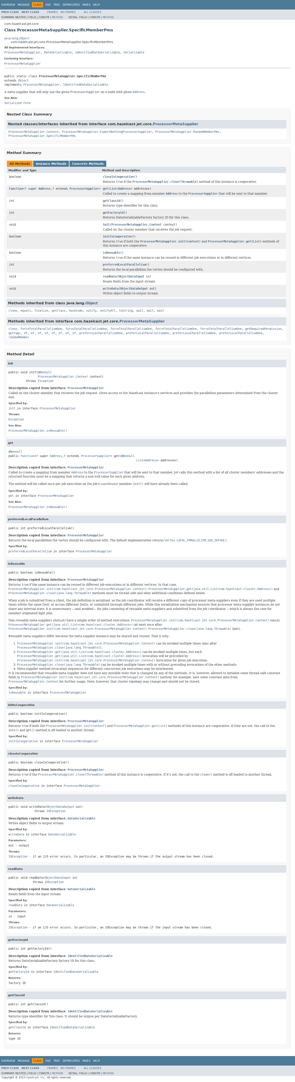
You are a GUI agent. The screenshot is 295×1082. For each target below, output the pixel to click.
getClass (58, 310)
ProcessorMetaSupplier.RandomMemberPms (187, 131)
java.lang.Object (16, 38)
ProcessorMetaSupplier (22, 52)
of (25, 333)
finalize (41, 310)
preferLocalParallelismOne (100, 333)
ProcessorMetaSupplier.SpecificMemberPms (42, 136)
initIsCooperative (117, 236)
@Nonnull (45, 372)
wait (139, 310)
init (106, 224)
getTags (14, 333)
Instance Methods (51, 163)
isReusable (111, 252)
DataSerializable (58, 52)
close (12, 328)
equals (26, 310)
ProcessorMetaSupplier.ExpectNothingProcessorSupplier (107, 131)
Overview (8, 4)
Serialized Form (17, 103)
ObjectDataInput (131, 276)
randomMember (18, 337)
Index (86, 4)
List (113, 188)
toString (126, 310)
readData (110, 276)
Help (96, 4)
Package (24, 4)
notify (91, 310)
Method (57, 17)
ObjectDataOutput (134, 288)
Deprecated (71, 4)
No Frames (68, 12)
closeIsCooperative (118, 176)
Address (44, 188)
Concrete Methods (88, 163)
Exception (45, 381)
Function (16, 188)
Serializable (134, 52)
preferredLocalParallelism (124, 264)
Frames (52, 12)
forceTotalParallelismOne (41, 328)
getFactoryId (113, 212)
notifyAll (108, 310)
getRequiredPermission (263, 328)
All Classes (92, 12)
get (105, 188)
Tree (56, 4)
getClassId (111, 200)
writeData (110, 288)
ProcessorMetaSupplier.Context (33, 131)
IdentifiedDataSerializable (97, 52)
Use (48, 4)
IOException (55, 811)
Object (23, 80)
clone (12, 310)
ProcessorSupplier (84, 188)
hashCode (76, 310)
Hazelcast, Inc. (35, 1077)
